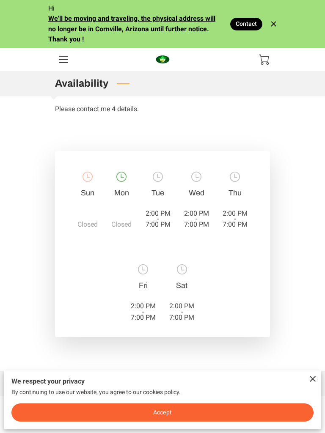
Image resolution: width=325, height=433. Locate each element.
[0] (264, 60)
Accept (162, 412)
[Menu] (63, 59)
